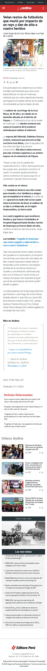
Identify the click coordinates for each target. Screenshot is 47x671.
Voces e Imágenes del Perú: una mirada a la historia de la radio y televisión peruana (34, 466)
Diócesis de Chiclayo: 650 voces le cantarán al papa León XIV (34, 447)
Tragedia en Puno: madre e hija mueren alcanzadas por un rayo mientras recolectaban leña (22, 416)
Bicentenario (9, 2)
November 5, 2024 (17, 365)
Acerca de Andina (20, 661)
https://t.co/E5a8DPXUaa (21, 349)
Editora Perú (8, 661)
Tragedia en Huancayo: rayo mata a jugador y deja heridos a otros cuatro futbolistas (21, 242)
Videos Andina (12, 438)
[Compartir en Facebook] (40, 452)
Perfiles (20, 2)
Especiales (30, 2)
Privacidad (41, 661)
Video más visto (23, 518)
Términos (32, 661)
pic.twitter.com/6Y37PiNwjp (19, 353)
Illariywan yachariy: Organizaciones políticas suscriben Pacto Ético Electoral (33, 484)
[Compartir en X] (42, 452)
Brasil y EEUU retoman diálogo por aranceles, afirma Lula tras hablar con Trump (34, 501)
